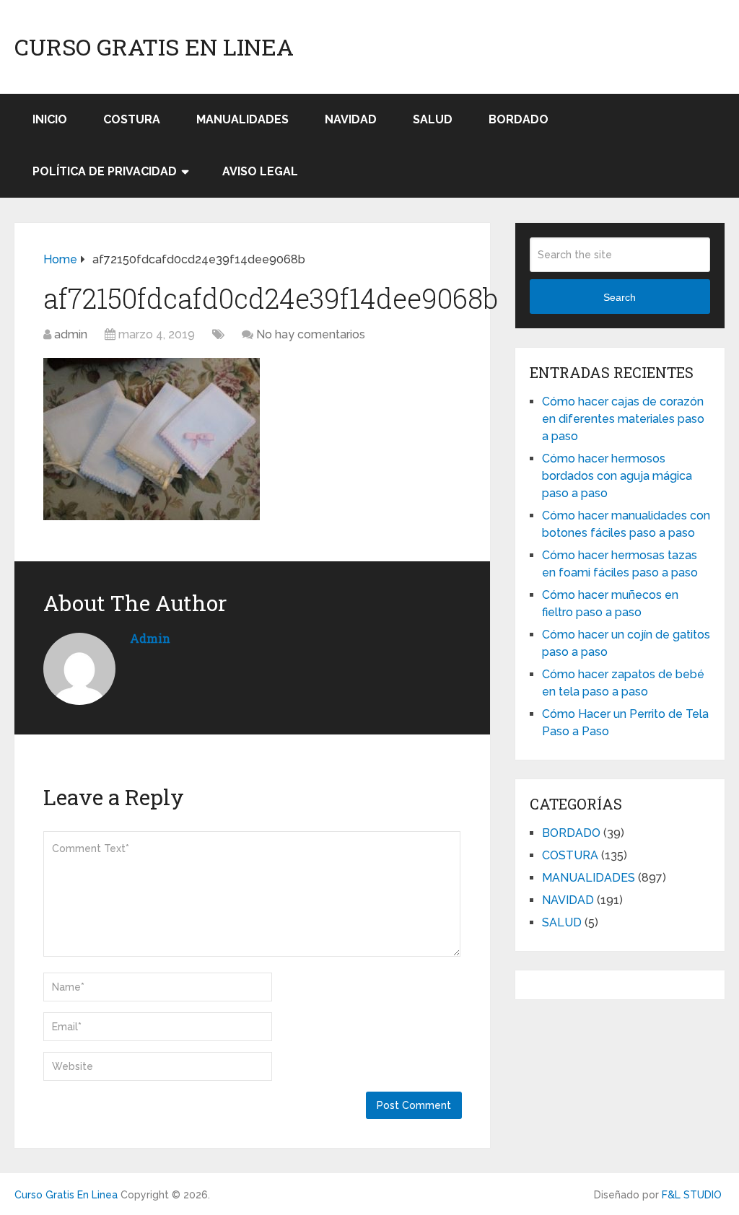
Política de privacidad (104, 171)
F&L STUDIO (692, 1195)
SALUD (432, 119)
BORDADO (518, 119)
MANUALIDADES (242, 119)
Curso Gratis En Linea (154, 46)
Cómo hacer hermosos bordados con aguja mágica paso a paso (617, 476)
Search (619, 297)
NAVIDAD (351, 119)
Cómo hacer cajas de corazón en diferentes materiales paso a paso (623, 419)
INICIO (49, 119)
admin (70, 334)
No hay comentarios (310, 334)
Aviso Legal (260, 171)
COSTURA (131, 119)
